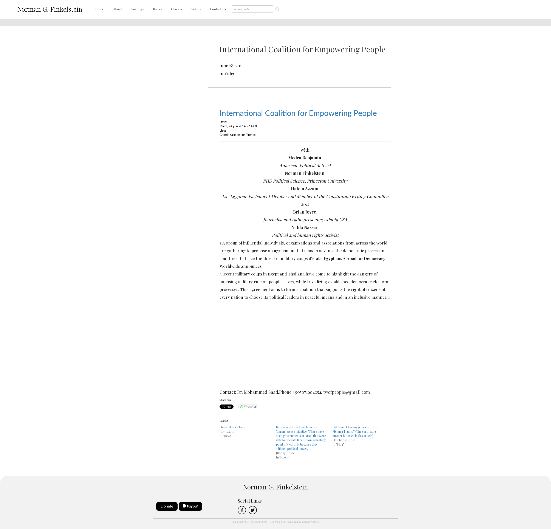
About (117, 9)
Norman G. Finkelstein (49, 9)
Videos (196, 9)
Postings (137, 9)
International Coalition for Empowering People (298, 113)
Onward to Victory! (232, 427)
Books (157, 9)
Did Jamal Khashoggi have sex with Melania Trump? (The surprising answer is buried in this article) (355, 431)
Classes (176, 9)
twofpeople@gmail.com (346, 392)
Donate (167, 506)
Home (99, 9)
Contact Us (218, 9)
